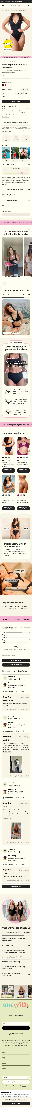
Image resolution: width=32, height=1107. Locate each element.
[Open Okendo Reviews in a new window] (8, 655)
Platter (24, 1086)
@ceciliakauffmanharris (12, 277)
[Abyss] (3, 85)
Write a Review (20, 665)
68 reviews (13, 61)
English (5, 1078)
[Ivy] (9, 457)
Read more (8, 131)
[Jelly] (27, 457)
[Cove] (24, 457)
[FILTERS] (16, 660)
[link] (16, 61)
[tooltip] (15, 106)
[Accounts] (25, 5)
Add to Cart (16, 1103)
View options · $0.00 (8, 470)
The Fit (18, 932)
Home (3, 10)
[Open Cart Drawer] (28, 5)
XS (3, 294)
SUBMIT (16, 1028)
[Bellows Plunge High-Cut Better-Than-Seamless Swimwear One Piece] (15, 5)
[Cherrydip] (5, 85)
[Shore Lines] (3, 495)
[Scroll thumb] (13, 297)
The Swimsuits (7, 932)
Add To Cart (16, 101)
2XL (29, 294)
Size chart (25, 89)
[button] (16, 32)
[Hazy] (18, 457)
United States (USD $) (10, 1082)
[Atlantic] (6, 457)
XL (23, 294)
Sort (13, 671)
